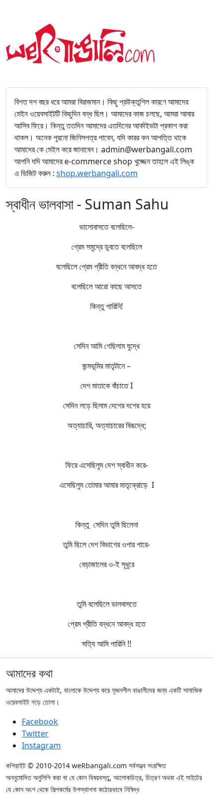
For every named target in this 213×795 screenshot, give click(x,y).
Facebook (40, 721)
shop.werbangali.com (97, 173)
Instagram (41, 745)
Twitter (35, 733)
